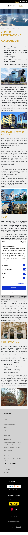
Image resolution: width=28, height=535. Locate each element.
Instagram (8, 469)
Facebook (8, 466)
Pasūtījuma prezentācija (9, 424)
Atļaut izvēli (14, 292)
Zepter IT (18, 527)
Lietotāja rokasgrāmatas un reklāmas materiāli (12, 459)
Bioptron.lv (6, 421)
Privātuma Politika (8, 450)
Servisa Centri (7, 453)
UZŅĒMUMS (7, 413)
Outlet (5, 427)
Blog (5, 430)
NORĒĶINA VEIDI (14, 481)
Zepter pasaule (6, 28)
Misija (5, 419)
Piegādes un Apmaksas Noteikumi (12, 447)
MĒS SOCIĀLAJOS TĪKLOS (11, 464)
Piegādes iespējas (14, 495)
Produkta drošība (8, 435)
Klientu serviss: (14, 516)
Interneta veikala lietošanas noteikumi (12, 442)
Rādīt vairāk (21, 283)
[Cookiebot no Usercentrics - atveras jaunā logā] (20, 242)
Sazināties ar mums (8, 432)
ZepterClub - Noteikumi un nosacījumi (13, 444)
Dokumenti (6, 455)
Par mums (6, 416)
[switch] (24, 269)
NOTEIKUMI (7, 439)
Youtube (7, 472)
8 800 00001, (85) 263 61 (14, 521)
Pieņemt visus (14, 287)
